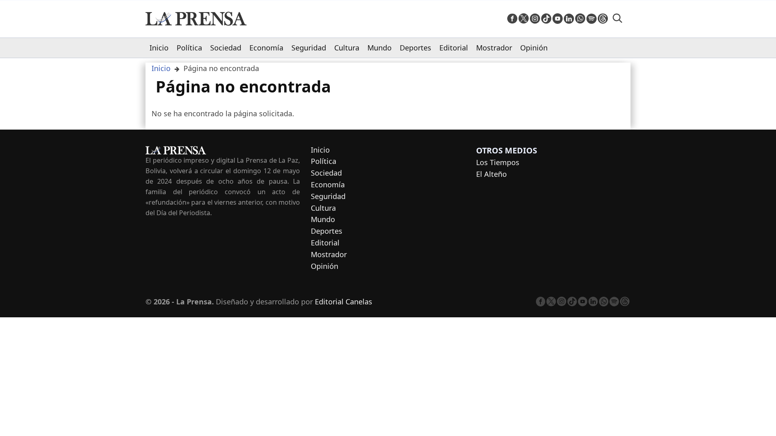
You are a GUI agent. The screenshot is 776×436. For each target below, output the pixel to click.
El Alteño (491, 174)
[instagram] (535, 19)
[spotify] (591, 19)
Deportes (415, 47)
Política (189, 47)
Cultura (346, 47)
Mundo (379, 47)
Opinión (534, 47)
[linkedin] (569, 19)
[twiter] (524, 19)
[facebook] (512, 19)
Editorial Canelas (343, 301)
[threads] (603, 19)
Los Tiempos (497, 162)
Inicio (159, 47)
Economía (266, 47)
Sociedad (225, 47)
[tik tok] (546, 19)
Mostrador (494, 47)
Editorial (453, 47)
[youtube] (557, 19)
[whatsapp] (580, 19)
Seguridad (308, 47)
